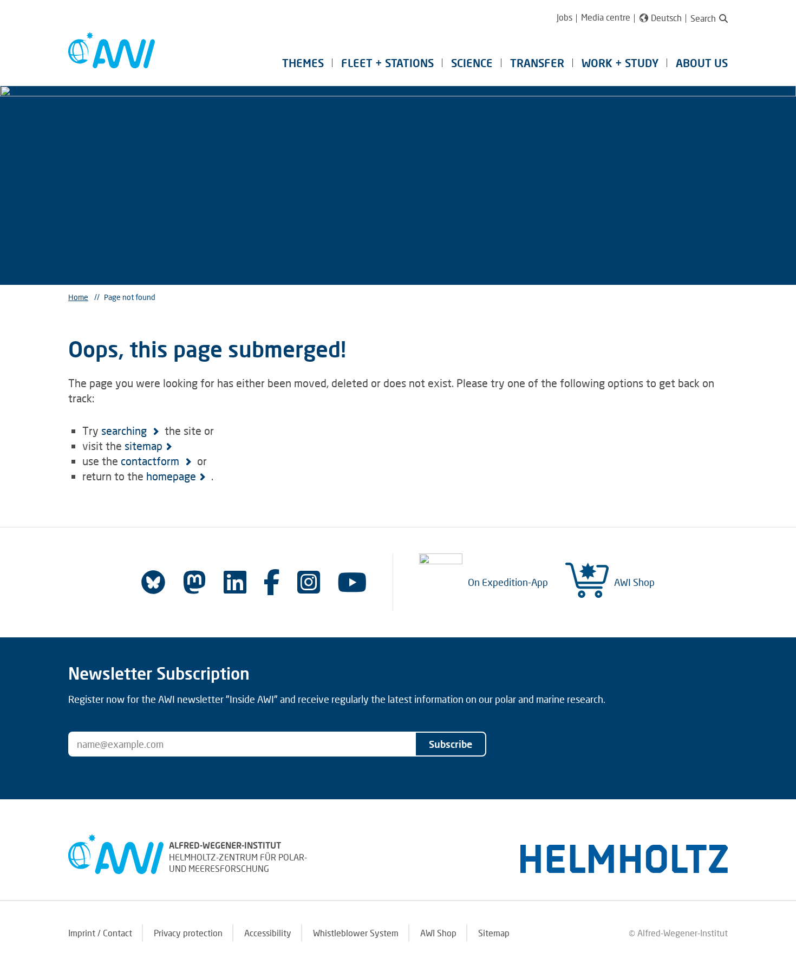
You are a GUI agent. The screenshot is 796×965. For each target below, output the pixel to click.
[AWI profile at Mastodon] (194, 582)
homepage (171, 476)
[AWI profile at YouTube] (352, 581)
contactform (151, 460)
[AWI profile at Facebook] (272, 581)
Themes (303, 62)
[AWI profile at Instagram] (308, 581)
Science (472, 62)
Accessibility (267, 933)
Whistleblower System (356, 933)
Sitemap (494, 933)
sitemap (143, 445)
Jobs (564, 17)
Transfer (537, 62)
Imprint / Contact (100, 933)
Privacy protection (188, 933)
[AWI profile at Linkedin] (235, 581)
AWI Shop (634, 582)
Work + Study (620, 62)
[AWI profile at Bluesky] (153, 582)
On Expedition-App (508, 582)
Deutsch (666, 18)
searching (125, 430)
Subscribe (450, 744)
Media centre (605, 17)
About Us (702, 62)
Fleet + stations (387, 62)
